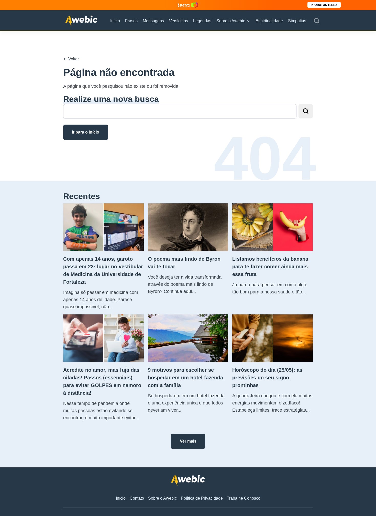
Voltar (73, 59)
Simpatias (297, 21)
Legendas (202, 21)
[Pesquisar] (317, 21)
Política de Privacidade (202, 498)
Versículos (178, 21)
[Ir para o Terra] (188, 5)
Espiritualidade (269, 21)
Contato (137, 498)
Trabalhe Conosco (243, 498)
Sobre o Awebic (230, 21)
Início (115, 21)
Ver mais (188, 441)
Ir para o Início (85, 132)
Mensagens (153, 21)
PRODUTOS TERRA (324, 4)
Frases (131, 21)
